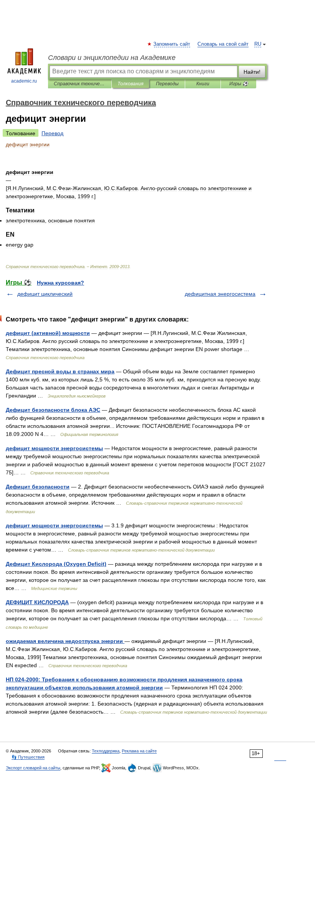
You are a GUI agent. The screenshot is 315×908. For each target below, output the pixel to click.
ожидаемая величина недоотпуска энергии (65, 641)
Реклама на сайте (139, 751)
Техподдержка (105, 751)
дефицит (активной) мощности (48, 333)
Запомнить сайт (172, 44)
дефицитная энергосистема (220, 294)
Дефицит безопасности (38, 487)
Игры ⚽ (238, 83)
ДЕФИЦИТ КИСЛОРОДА (37, 602)
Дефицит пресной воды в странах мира (60, 371)
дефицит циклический (45, 294)
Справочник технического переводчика (80, 83)
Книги (202, 83)
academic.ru (24, 81)
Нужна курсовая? (60, 283)
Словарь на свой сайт (223, 44)
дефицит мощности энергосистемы (54, 448)
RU (257, 44)
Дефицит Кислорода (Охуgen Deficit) (56, 564)
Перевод (52, 133)
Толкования (130, 83)
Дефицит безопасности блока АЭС (53, 410)
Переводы (167, 83)
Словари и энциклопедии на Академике (112, 57)
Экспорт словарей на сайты (33, 768)
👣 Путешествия (28, 757)
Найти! (252, 72)
